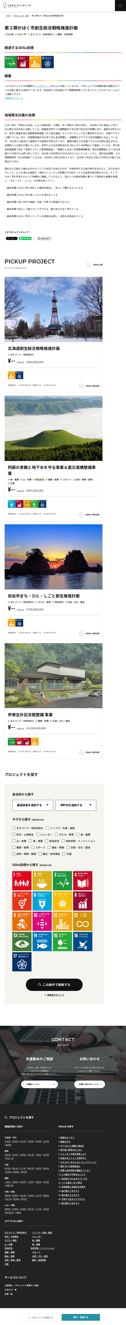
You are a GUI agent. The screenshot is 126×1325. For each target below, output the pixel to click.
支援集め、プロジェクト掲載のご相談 (22, 1285)
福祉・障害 (10, 1256)
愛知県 (24, 1171)
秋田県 (38, 1141)
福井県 (31, 1168)
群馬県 (23, 1154)
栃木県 (15, 1154)
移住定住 (9, 1248)
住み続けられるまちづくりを (74, 1178)
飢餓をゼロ (65, 1141)
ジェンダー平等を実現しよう (73, 1153)
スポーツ (36, 1252)
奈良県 (46, 1182)
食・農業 (36, 1240)
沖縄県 (18, 1212)
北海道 (8, 1141)
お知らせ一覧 (11, 1289)
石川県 (10, 34)
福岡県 (8, 1209)
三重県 (8, 1182)
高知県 (24, 1199)
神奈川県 (10, 1158)
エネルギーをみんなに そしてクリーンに (78, 1162)
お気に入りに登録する (42, 1317)
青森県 (15, 1141)
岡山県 (23, 1195)
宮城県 (31, 1141)
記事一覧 (9, 1293)
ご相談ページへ (33, 1084)
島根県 (15, 1195)
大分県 (38, 1209)
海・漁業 (36, 1244)
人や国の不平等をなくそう (73, 1174)
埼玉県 (31, 1154)
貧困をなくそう (67, 1137)
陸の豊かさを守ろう (70, 1203)
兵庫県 (38, 1182)
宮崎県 (46, 1209)
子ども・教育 (11, 1240)
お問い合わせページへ (89, 1084)
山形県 (46, 1141)
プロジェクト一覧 (21, 15)
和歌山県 (10, 1185)
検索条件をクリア (55, 994)
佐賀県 (15, 1209)
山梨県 (38, 1168)
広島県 (31, 1195)
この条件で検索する (56, 984)
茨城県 (8, 1154)
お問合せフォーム (14, 98)
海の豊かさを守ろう (70, 1190)
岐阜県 (9, 1171)
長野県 (46, 1168)
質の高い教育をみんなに (71, 1149)
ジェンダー (37, 1236)
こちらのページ (43, 86)
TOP (8, 15)
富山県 (15, 1168)
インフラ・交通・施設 (42, 1232)
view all (97, 264)
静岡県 (16, 1171)
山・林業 (9, 1244)
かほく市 (22, 34)
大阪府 (31, 1182)
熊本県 (31, 1209)
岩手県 (23, 1141)
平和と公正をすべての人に (73, 1199)
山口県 (38, 1195)
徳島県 (46, 1195)
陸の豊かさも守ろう (70, 1195)
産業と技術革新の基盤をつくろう (75, 1170)
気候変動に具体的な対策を (73, 1186)
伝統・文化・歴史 (40, 1256)
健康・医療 (10, 1252)
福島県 (9, 1144)
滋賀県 (15, 1182)
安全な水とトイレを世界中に (73, 1158)
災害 (7, 1264)
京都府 (23, 1182)
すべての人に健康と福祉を (72, 1145)
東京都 (46, 1154)
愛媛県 (16, 1199)
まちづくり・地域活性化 (42, 34)
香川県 (9, 1199)
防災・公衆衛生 (12, 1236)
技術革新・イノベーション (43, 1248)
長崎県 (23, 1209)
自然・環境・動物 (13, 1260)
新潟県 (8, 1168)
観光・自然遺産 (65, 34)
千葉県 (38, 1154)
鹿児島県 (10, 1212)
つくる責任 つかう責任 (71, 1182)
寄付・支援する (80, 1317)
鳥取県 (8, 1195)
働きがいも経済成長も (70, 1166)
